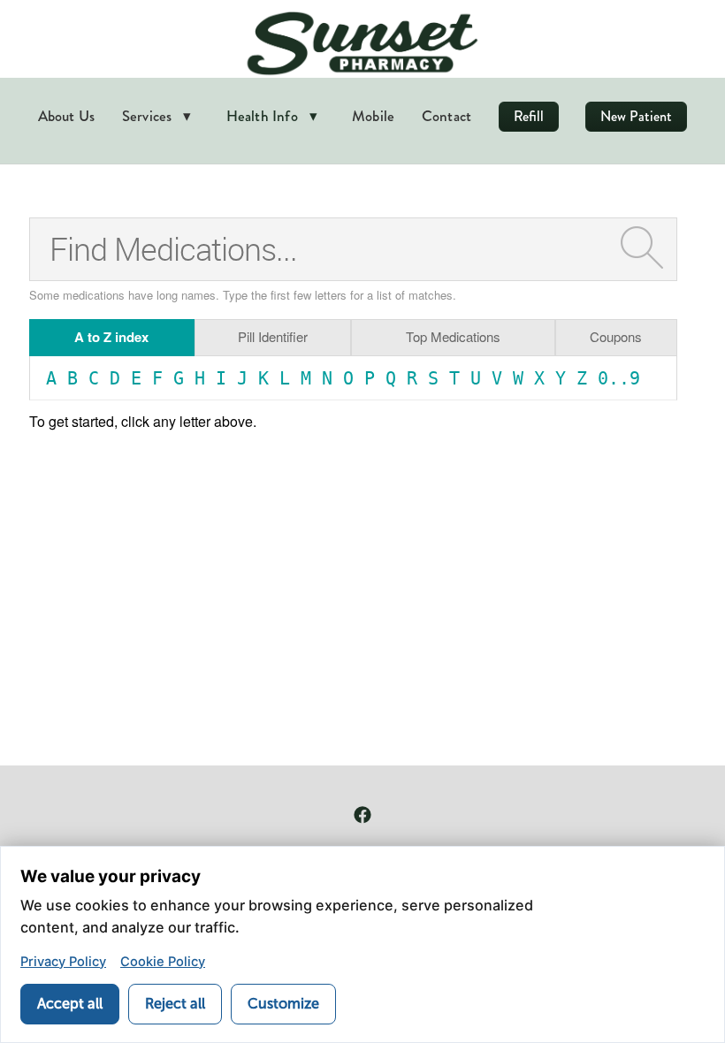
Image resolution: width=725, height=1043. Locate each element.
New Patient (636, 116)
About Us (66, 115)
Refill (529, 116)
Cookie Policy (162, 962)
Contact (447, 115)
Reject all (175, 1003)
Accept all (70, 1003)
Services (157, 115)
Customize (283, 1003)
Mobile (373, 115)
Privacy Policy (63, 962)
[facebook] (362, 815)
